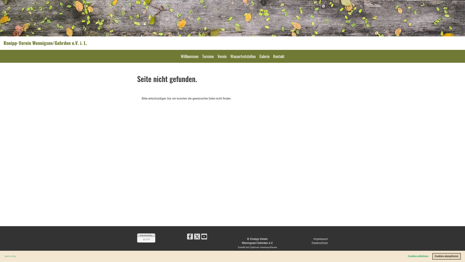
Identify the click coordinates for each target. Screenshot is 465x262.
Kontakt (278, 56)
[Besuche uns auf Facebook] (190, 237)
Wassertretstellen (243, 56)
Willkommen (190, 56)
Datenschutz (320, 243)
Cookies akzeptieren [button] (446, 256)
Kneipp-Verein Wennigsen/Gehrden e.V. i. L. (45, 43)
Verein (222, 56)
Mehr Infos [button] (10, 256)
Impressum (321, 239)
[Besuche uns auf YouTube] (204, 237)
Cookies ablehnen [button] (418, 256)
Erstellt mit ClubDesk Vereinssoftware (257, 247)
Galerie (264, 56)
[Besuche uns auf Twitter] (197, 237)
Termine (208, 56)
